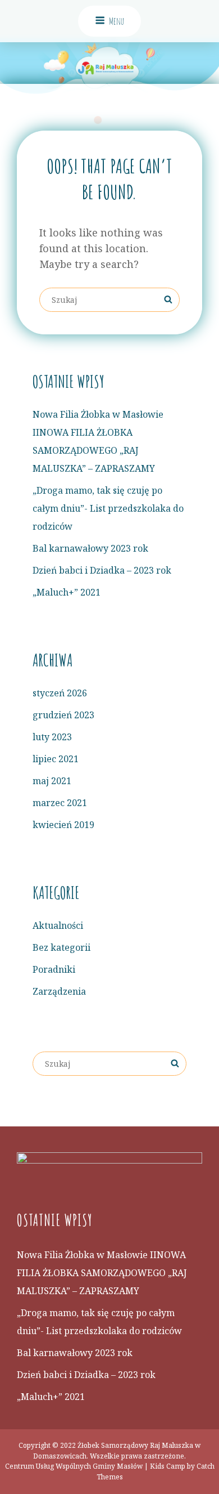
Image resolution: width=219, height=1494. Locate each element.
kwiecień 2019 (63, 824)
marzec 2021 (60, 803)
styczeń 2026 (60, 693)
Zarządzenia (59, 991)
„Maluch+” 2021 (67, 592)
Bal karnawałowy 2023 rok (90, 548)
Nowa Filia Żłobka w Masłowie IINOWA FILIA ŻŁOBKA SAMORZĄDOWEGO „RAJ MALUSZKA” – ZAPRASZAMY (102, 1273)
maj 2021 (52, 781)
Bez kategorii (61, 947)
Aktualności (58, 925)
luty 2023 (52, 737)
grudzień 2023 (63, 715)
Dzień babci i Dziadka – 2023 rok (102, 570)
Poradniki (54, 969)
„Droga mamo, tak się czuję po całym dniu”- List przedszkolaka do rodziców (108, 508)
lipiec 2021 (56, 759)
